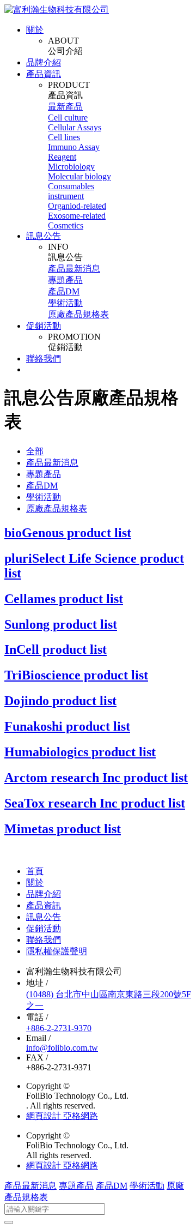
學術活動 (65, 303)
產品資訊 (43, 74)
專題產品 (65, 280)
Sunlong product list (60, 624)
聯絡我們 (43, 358)
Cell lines (64, 137)
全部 (35, 451)
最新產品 (65, 106)
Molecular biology (79, 176)
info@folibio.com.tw (62, 1047)
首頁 (35, 871)
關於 (35, 29)
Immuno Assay (74, 147)
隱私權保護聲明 (56, 951)
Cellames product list (63, 599)
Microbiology (71, 166)
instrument (66, 196)
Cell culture (68, 117)
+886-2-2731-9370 (58, 1028)
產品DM (63, 291)
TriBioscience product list (76, 675)
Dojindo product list (60, 701)
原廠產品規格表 (78, 314)
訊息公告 (43, 235)
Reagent (62, 156)
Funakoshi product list (67, 726)
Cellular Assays (74, 127)
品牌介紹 (43, 62)
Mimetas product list (62, 829)
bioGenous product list (67, 533)
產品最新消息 (74, 268)
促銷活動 (43, 325)
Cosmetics (65, 225)
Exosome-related (77, 215)
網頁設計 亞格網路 (62, 1115)
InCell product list (55, 649)
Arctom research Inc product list (96, 777)
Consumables (71, 186)
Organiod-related (77, 205)
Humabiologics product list (80, 752)
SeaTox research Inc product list (94, 803)
